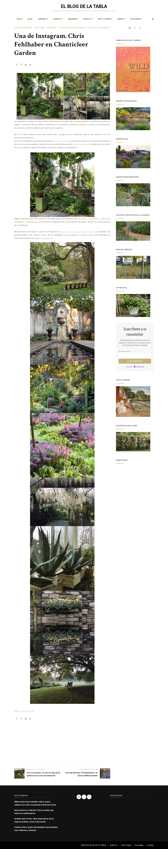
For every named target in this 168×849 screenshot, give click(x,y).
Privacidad (139, 845)
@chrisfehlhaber (46, 238)
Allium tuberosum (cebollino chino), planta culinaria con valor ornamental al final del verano (35, 803)
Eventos (87, 19)
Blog (30, 19)
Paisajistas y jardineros (98, 28)
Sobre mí (113, 845)
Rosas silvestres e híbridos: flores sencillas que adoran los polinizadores (34, 812)
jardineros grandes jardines (72, 28)
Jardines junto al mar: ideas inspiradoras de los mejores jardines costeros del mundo (34, 820)
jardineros (52, 28)
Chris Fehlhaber (27, 711)
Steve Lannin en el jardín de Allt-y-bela (77, 231)
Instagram (39, 28)
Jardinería (73, 19)
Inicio (19, 19)
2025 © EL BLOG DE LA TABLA (93, 845)
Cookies (150, 845)
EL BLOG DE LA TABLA (84, 6)
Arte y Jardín (104, 19)
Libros (120, 19)
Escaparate (136, 19)
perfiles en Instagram (61, 141)
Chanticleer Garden (23, 28)
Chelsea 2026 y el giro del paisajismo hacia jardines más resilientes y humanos (36, 829)
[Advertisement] (62, 738)
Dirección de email (124, 351)
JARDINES (42, 19)
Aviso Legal (126, 845)
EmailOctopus (140, 366)
